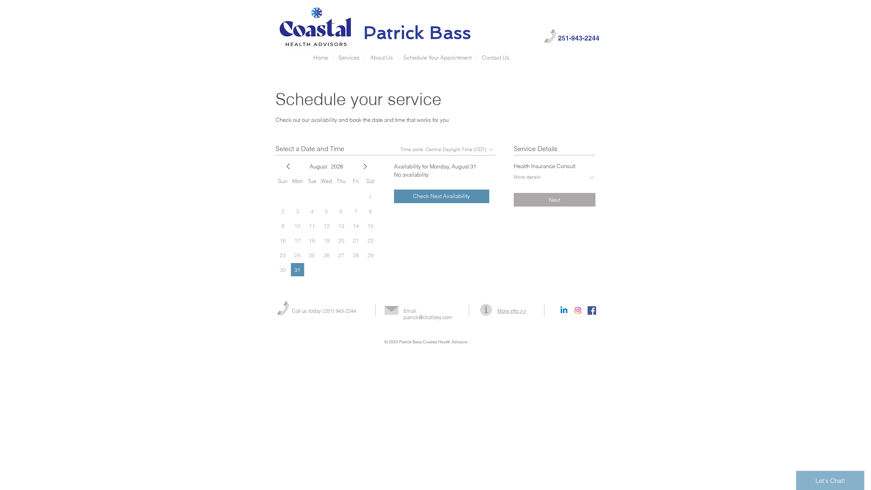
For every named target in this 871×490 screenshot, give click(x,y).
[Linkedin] (564, 310)
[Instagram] (578, 310)
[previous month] (288, 166)
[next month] (365, 166)
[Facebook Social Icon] (592, 310)
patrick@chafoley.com (428, 317)
